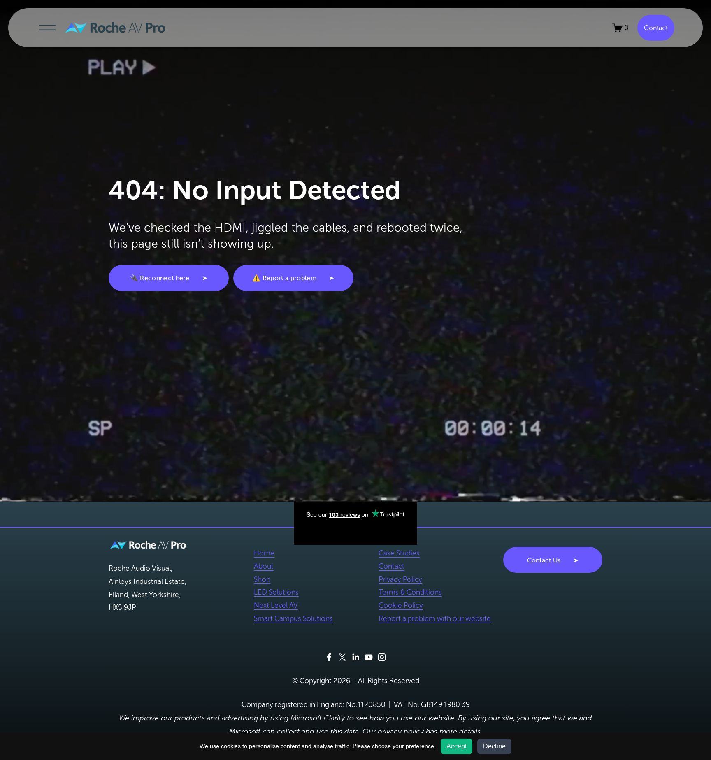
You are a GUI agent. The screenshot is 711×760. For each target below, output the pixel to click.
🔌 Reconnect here (160, 278)
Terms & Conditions (410, 592)
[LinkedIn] (355, 657)
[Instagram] (382, 657)
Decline (494, 746)
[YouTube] (369, 657)
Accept (456, 746)
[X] (342, 657)
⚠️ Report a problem (284, 278)
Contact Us (544, 560)
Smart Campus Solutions (293, 618)
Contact (656, 27)
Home (264, 553)
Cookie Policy (401, 605)
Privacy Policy (400, 579)
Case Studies (399, 553)
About (264, 566)
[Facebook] (329, 657)
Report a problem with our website (435, 618)
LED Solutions (276, 592)
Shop (262, 579)
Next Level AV (276, 605)
